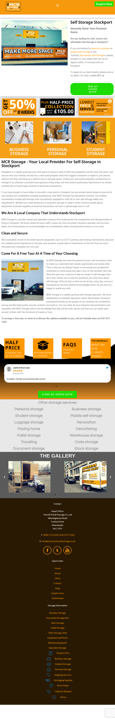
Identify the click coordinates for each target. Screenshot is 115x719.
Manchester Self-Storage (92, 55)
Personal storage (28, 409)
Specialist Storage (57, 647)
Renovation (86, 422)
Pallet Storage (57, 627)
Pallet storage (29, 435)
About (57, 573)
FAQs (57, 578)
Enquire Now (104, 4)
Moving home (29, 429)
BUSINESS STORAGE (19, 151)
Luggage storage (28, 422)
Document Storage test (57, 617)
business (105, 48)
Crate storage (86, 442)
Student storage (28, 416)
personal (95, 48)
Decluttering (86, 429)
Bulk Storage (57, 622)
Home (58, 568)
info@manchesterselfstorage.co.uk (58, 541)
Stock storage (86, 449)
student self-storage (80, 52)
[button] (4, 373)
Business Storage (57, 612)
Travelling (29, 442)
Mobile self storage (86, 416)
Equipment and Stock (57, 637)
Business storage (86, 409)
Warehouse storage (86, 435)
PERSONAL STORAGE (57, 151)
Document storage (29, 449)
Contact (57, 583)
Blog (57, 588)
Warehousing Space (57, 642)
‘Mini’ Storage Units (57, 632)
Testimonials (57, 598)
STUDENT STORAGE (96, 151)
